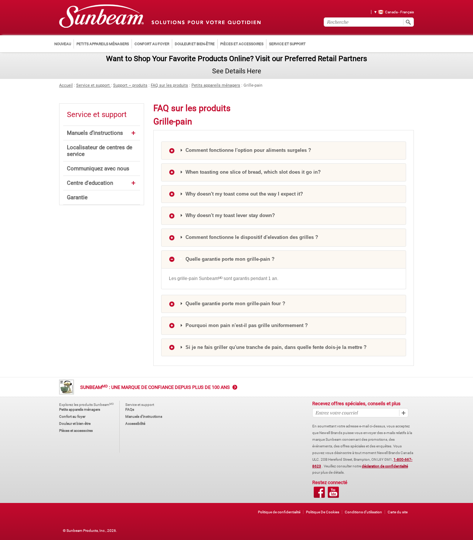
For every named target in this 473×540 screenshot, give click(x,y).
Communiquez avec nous (98, 168)
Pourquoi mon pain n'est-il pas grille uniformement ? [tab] (246, 325)
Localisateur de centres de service (99, 150)
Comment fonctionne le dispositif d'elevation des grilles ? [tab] (251, 237)
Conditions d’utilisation (363, 512)
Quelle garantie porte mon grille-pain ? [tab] (229, 259)
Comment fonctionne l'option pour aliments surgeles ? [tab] (247, 150)
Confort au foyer (72, 416)
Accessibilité (135, 423)
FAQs (129, 409)
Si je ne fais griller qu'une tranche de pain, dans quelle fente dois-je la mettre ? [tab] (275, 347)
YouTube (333, 492)
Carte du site (398, 512)
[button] (391, 11)
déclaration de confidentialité (385, 466)
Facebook (319, 492)
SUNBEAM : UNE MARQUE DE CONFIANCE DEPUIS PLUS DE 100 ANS (155, 387)
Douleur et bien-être (75, 423)
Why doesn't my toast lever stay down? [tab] (229, 215)
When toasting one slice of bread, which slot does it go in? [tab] (252, 172)
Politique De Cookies (322, 512)
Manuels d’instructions (95, 133)
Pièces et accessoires (76, 431)
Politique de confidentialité (279, 512)
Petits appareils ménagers (215, 85)
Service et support (93, 85)
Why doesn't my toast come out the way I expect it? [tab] (243, 194)
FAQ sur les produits (169, 85)
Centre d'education (90, 183)
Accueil (66, 85)
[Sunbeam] (101, 16)
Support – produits (130, 85)
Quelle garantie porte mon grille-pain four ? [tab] (234, 303)
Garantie (77, 197)
